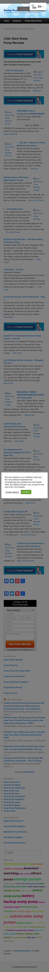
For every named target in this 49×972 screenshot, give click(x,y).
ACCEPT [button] (26, 492)
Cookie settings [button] (12, 492)
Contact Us (17, 21)
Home (6, 21)
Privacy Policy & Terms (33, 21)
